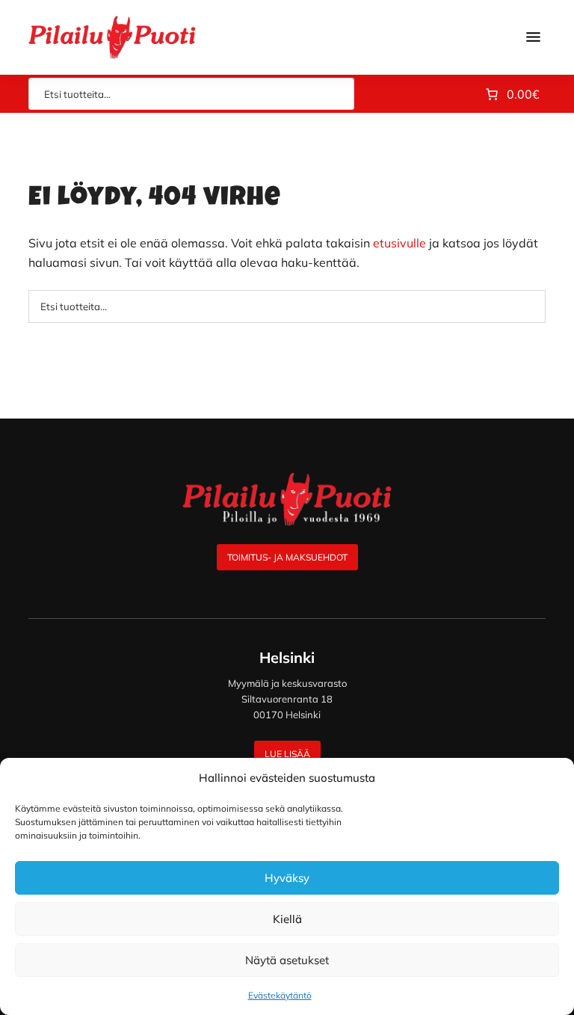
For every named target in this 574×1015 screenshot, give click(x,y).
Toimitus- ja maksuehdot (287, 557)
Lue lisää (287, 753)
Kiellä (287, 919)
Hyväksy (287, 878)
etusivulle (399, 242)
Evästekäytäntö (280, 995)
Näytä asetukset (287, 960)
